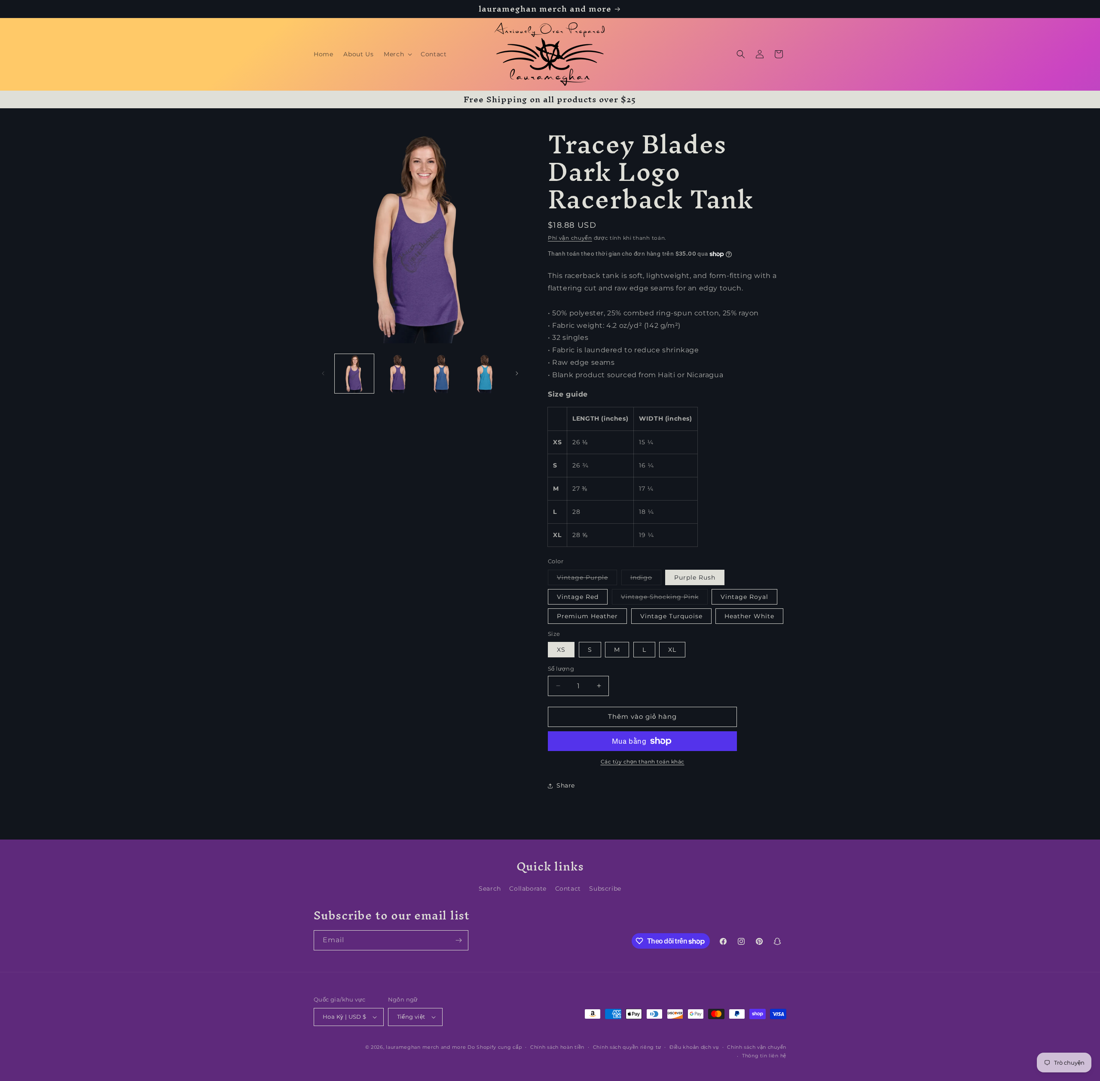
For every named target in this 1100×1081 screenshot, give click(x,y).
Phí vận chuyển (570, 238)
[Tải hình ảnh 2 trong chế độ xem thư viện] (397, 373)
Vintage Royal (744, 597)
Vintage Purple (587, 579)
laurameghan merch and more (426, 1047)
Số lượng (561, 668)
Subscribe (605, 888)
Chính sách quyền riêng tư (627, 1047)
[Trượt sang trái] (323, 373)
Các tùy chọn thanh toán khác (642, 761)
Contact (568, 888)
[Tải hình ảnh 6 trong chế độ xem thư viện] (484, 373)
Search (490, 888)
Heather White (749, 616)
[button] (397, 54)
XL (672, 649)
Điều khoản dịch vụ (694, 1047)
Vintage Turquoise (671, 616)
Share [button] (565, 785)
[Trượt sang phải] (516, 373)
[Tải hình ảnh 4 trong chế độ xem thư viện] (441, 373)
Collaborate (528, 888)
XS (561, 649)
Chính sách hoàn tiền (557, 1047)
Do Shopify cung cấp (495, 1047)
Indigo (645, 579)
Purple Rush (694, 577)
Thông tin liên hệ (764, 1056)
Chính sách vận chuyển (756, 1047)
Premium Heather (587, 616)
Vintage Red (578, 597)
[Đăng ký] (458, 940)
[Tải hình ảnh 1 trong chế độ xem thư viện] (354, 373)
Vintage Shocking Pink (664, 598)
